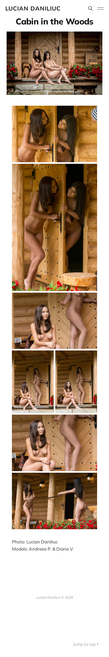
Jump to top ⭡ (85, 644)
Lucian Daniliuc (33, 8)
